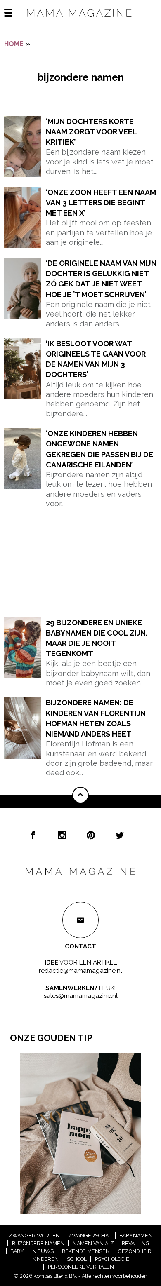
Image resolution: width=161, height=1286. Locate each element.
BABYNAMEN (135, 1235)
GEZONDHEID (134, 1251)
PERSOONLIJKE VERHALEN (81, 1267)
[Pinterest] (91, 835)
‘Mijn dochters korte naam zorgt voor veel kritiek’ (91, 131)
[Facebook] (33, 835)
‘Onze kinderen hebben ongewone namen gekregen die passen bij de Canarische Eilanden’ (99, 449)
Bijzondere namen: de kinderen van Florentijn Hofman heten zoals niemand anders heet (96, 718)
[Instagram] (62, 835)
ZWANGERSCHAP (89, 1235)
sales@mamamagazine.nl (81, 996)
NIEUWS (43, 1251)
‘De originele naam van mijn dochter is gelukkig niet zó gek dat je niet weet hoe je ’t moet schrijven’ (101, 279)
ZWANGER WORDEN (34, 1235)
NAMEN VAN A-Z (93, 1243)
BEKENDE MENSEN (86, 1251)
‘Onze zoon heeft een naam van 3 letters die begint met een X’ (101, 202)
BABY (17, 1251)
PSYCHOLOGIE (112, 1259)
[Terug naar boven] (80, 795)
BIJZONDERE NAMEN (38, 1243)
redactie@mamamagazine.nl (80, 970)
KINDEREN (45, 1259)
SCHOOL (77, 1259)
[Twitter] (120, 835)
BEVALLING (135, 1243)
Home (14, 44)
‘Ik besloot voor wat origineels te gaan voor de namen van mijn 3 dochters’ (96, 359)
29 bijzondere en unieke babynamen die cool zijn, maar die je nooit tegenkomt (97, 638)
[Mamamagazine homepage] (80, 20)
